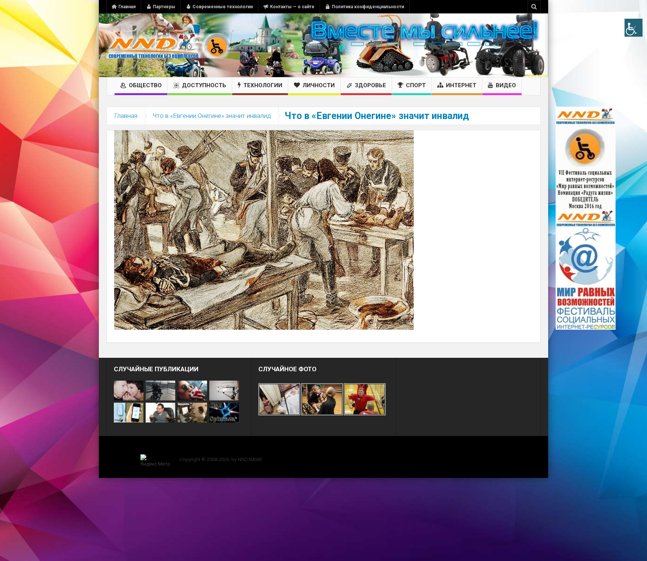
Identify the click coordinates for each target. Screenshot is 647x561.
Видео (506, 85)
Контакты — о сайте (292, 6)
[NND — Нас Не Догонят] (168, 45)
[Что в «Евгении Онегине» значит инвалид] (264, 229)
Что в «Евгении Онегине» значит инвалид (212, 115)
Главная (127, 6)
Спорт (416, 85)
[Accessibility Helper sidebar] (634, 28)
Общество (145, 85)
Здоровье (370, 85)
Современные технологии (222, 6)
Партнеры (164, 6)
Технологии (262, 85)
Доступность (204, 85)
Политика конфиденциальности (368, 6)
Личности (319, 85)
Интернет (461, 85)
